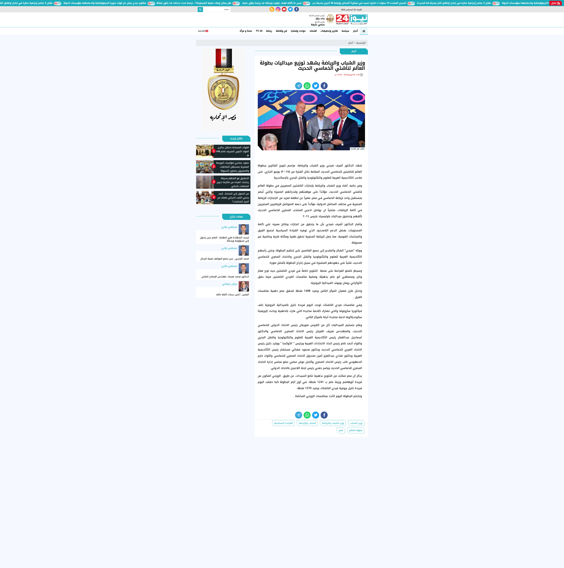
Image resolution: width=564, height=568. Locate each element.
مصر (341, 430)
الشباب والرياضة (307, 423)
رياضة (269, 31)
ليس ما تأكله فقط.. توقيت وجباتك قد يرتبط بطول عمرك (291, 3)
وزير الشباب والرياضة (333, 423)
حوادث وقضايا (298, 31)
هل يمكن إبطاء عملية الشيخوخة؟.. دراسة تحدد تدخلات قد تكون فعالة (213, 3)
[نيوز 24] (352, 19)
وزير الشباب (356, 423)
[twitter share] (315, 85)
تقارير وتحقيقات (329, 31)
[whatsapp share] (307, 85)
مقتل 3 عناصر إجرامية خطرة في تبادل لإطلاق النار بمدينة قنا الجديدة (473, 3)
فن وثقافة (281, 31)
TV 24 (259, 31)
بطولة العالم (355, 430)
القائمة (202, 31)
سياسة (345, 31)
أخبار (355, 31)
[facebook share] (324, 85)
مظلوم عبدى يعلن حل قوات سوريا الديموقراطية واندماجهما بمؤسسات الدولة (124, 3)
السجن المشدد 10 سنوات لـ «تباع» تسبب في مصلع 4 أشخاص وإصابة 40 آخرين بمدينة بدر (378, 3)
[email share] (298, 85)
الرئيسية (361, 43)
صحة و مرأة (246, 31)
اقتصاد (313, 31)
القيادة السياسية (283, 423)
